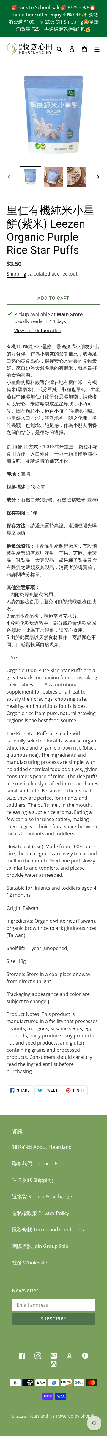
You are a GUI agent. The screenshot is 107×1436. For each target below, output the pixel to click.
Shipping (16, 274)
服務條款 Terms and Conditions (48, 1229)
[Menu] (97, 49)
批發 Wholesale (29, 1262)
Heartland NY (41, 1416)
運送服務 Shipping (32, 1180)
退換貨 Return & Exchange (42, 1196)
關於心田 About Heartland (42, 1146)
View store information (37, 330)
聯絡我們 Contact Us (35, 1163)
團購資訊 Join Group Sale (40, 1246)
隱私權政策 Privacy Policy (40, 1213)
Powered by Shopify (75, 1416)
